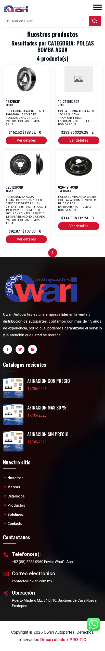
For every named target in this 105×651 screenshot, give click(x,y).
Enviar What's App (58, 562)
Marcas (13, 487)
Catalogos (16, 496)
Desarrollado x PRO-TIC (63, 639)
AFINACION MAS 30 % (47, 407)
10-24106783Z (68, 101)
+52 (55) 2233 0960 (27, 562)
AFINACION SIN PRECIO (47, 434)
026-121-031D (68, 187)
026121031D (14, 187)
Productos (16, 505)
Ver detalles (26, 140)
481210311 (13, 101)
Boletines (15, 514)
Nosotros (15, 478)
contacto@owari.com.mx (32, 581)
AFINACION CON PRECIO (48, 381)
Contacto (14, 524)
